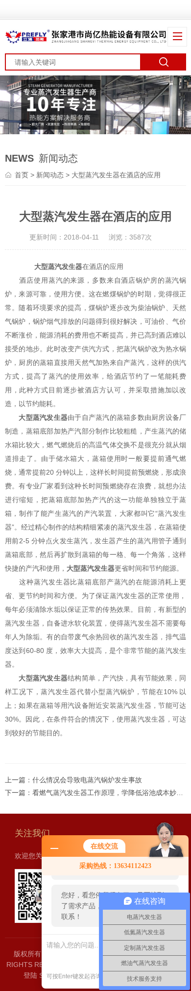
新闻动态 (50, 175)
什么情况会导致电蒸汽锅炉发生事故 (87, 780)
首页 (21, 175)
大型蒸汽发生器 (58, 266)
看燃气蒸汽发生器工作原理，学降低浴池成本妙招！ (111, 793)
